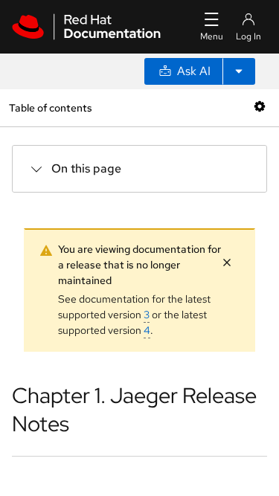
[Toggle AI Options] (238, 71)
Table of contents (50, 107)
